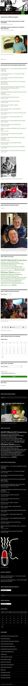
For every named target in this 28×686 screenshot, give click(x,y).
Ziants (14, 285)
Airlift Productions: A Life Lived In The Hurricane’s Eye (13, 150)
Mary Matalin (4, 270)
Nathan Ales (16, 276)
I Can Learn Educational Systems (7, 266)
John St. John (22, 268)
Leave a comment (10, 24)
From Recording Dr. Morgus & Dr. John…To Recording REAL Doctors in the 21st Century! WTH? (13, 87)
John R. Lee (8, 268)
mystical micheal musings (6, 656)
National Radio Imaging (6, 659)
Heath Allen (14, 265)
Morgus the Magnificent (15, 274)
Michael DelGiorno (10, 270)
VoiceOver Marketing (11, 283)
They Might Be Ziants (5, 675)
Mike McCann (4, 274)
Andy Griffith (8, 262)
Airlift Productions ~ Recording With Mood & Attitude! (13, 120)
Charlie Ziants (4, 265)
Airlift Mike (6, 260)
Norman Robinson (5, 279)
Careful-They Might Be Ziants (7, 651)
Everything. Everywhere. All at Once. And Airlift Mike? (13, 146)
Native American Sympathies (7, 664)
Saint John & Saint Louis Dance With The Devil (11, 142)
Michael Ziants (19, 270)
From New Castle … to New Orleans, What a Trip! (12, 116)
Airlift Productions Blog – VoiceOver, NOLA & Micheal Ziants (11, 13)
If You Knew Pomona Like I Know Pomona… (10, 101)
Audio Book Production (7, 263)
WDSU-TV (22, 283)
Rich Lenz (19, 280)
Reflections (3, 669)
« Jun (2, 357)
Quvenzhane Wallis (7, 280)
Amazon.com (3, 262)
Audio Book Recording (18, 263)
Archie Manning (15, 262)
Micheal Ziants (7, 272)
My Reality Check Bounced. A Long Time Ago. (11, 124)
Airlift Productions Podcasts (7, 643)
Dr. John (9, 265)
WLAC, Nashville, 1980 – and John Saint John (11, 108)
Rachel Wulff (14, 280)
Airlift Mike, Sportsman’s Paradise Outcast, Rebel (11, 133)
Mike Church (17, 272)
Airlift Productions (19, 260)
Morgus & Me (4, 654)
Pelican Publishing (14, 279)
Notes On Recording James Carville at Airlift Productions (13, 112)
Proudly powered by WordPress (7, 684)
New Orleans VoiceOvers (6, 667)
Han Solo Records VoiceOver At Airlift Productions (12, 77)
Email (4, 371)
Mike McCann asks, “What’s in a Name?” (9, 105)
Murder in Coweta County (7, 276)
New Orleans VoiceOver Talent (7, 277)
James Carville (18, 266)
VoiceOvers (17, 283)
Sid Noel (9, 281)
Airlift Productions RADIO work (8, 646)
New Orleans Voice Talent (21, 277)
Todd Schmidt (4, 283)
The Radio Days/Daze (5, 672)
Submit (14, 376)
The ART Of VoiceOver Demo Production (10, 97)
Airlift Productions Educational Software (10, 641)
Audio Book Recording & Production (9, 649)
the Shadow (13, 281)
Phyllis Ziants (22, 279)
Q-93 (2, 280)
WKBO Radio (4, 285)
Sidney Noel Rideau (4, 281)
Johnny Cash (3, 268)
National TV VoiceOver (6, 662)
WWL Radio (9, 285)
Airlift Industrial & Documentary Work (9, 636)
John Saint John (15, 268)
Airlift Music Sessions (5, 638)
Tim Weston (19, 281)
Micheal (2, 576)
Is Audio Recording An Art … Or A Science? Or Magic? (13, 73)
